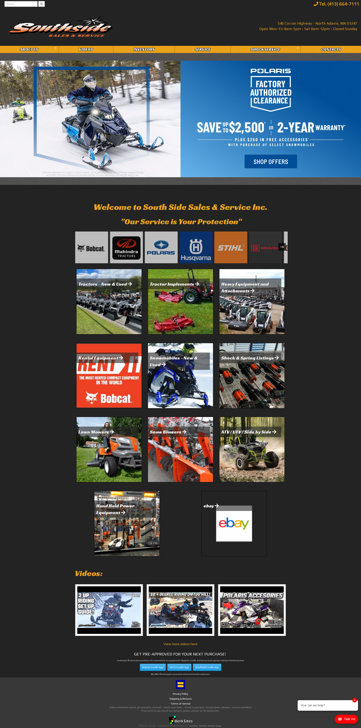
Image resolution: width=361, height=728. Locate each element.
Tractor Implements (172, 284)
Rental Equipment (98, 358)
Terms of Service (181, 703)
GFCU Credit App (179, 667)
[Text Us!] (346, 720)
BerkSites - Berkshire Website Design (205, 726)
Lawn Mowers (94, 432)
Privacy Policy (180, 693)
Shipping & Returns (180, 698)
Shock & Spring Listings (248, 358)
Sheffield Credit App (207, 667)
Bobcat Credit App (152, 667)
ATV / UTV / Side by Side (246, 432)
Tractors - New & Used (103, 284)
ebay (209, 506)
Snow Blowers (166, 432)
